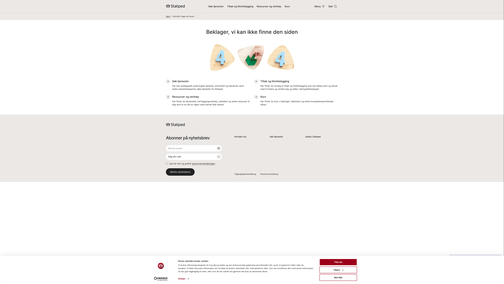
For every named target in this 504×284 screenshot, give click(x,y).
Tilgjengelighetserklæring (245, 174)
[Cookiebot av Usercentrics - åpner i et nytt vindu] (160, 279)
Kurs (287, 6)
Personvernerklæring (269, 174)
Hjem (168, 16)
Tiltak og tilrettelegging (240, 6)
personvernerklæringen (203, 163)
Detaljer (181, 279)
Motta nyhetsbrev (180, 172)
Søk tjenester (216, 6)
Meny (317, 6)
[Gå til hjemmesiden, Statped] (175, 6)
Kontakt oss (240, 136)
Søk (330, 6)
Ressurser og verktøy (269, 6)
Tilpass (337, 270)
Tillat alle (338, 262)
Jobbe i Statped (313, 136)
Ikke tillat (338, 277)
